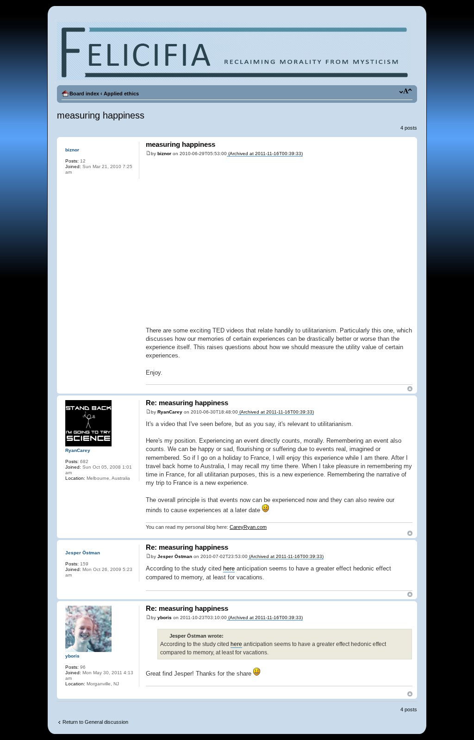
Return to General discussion (95, 722)
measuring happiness (100, 115)
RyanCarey (169, 411)
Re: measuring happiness (187, 403)
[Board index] (234, 51)
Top (409, 388)
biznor (164, 153)
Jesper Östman (174, 556)
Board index (84, 93)
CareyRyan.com (248, 527)
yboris (164, 617)
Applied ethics (121, 93)
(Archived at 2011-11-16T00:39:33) (265, 153)
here (229, 568)
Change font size (405, 92)
